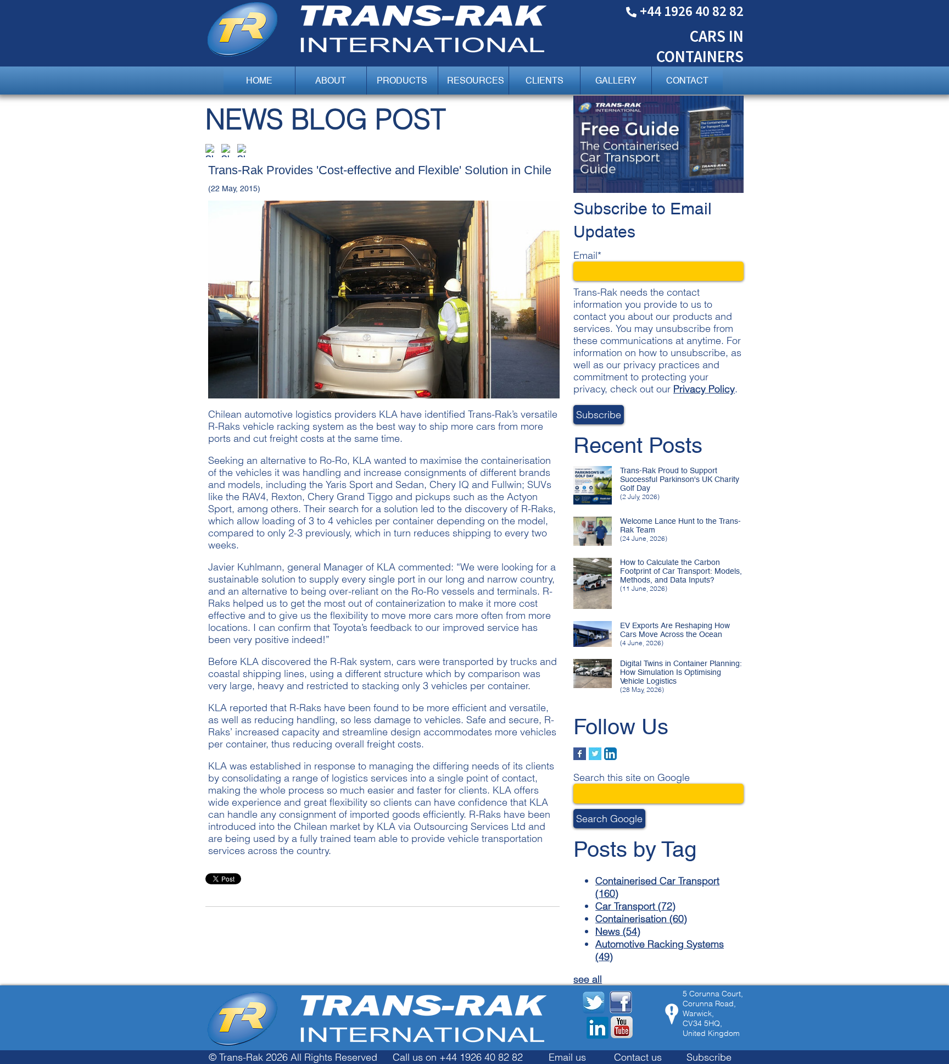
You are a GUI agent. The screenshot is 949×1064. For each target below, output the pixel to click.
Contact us (638, 1057)
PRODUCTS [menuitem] (402, 80)
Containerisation (641, 918)
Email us (567, 1057)
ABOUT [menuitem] (330, 80)
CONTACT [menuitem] (687, 80)
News (617, 931)
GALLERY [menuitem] (616, 80)
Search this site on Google (631, 777)
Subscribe (709, 1057)
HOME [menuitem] (259, 80)
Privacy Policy (704, 389)
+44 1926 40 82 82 (692, 11)
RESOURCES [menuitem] (475, 80)
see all (587, 979)
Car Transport (635, 906)
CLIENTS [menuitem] (544, 80)
